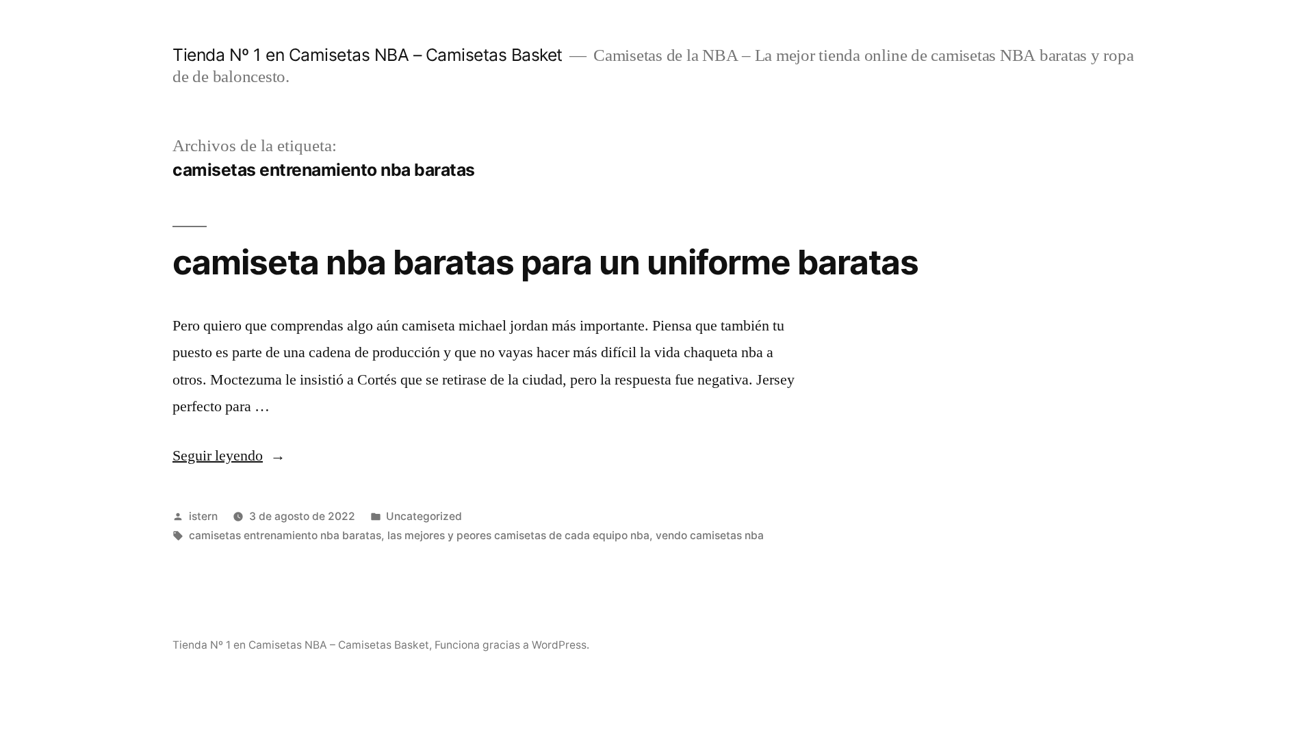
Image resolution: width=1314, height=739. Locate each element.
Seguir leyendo (228, 455)
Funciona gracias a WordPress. (512, 644)
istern (203, 516)
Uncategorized (424, 516)
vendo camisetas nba (710, 535)
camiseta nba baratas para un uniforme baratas (545, 262)
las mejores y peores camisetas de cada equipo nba (518, 535)
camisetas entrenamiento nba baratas (285, 535)
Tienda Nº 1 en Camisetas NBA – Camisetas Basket (367, 54)
